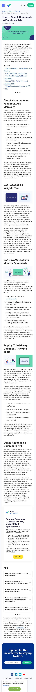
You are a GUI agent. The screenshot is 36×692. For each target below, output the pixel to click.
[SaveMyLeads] (9, 5)
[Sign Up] (12, 513)
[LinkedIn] (16, 674)
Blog (10, 11)
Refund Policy (28, 678)
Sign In (23, 5)
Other (16, 11)
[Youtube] (24, 674)
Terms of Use (18, 678)
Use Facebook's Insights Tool (16, 73)
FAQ (6, 88)
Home (3, 11)
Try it (13, 551)
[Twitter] (20, 674)
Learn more (6, 685)
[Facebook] (12, 674)
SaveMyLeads (11, 299)
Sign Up (31, 5)
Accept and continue (14, 689)
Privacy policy (8, 678)
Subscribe (27, 662)
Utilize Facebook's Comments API (17, 86)
